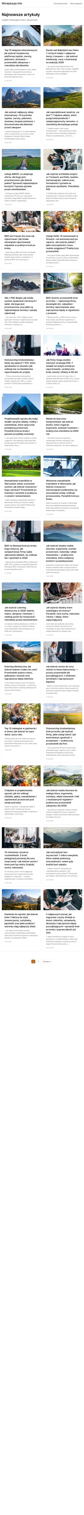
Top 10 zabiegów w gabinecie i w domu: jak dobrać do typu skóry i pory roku (20, 731)
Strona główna (76, 3)
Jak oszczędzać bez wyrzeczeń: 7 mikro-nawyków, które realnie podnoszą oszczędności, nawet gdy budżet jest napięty (62, 858)
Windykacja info (12, 3)
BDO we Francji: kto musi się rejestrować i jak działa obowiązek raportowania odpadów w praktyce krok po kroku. (19, 242)
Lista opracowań (60, 3)
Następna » (47, 961)
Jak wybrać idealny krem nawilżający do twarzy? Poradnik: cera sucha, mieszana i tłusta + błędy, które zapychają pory (62, 613)
